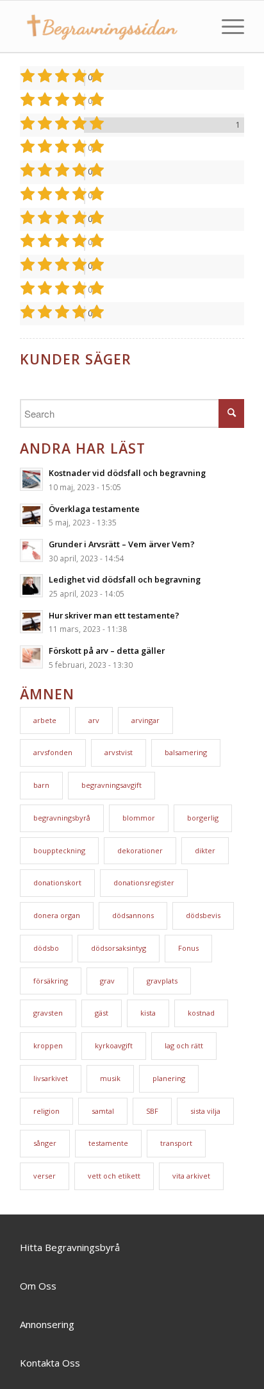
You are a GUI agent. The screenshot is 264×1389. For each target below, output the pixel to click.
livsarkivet (50, 1078)
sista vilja (205, 1111)
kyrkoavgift (114, 1045)
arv (93, 720)
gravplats (162, 980)
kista (148, 1013)
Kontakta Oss (50, 1362)
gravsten (48, 1013)
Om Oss (38, 1285)
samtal (103, 1111)
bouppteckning (59, 850)
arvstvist (118, 752)
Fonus (188, 948)
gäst (101, 1013)
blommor (138, 817)
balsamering (186, 752)
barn (41, 785)
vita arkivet (191, 1175)
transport (176, 1143)
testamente (108, 1143)
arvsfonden (52, 752)
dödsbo (46, 948)
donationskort (57, 882)
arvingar (145, 720)
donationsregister (143, 882)
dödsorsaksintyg (118, 948)
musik (110, 1078)
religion (46, 1111)
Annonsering (47, 1324)
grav (107, 980)
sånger (44, 1143)
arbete (44, 720)
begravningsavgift (111, 785)
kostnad (201, 1013)
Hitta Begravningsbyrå (70, 1247)
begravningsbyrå (61, 817)
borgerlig (203, 817)
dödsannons (133, 915)
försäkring (50, 980)
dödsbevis (203, 915)
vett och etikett (114, 1175)
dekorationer (140, 850)
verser (44, 1175)
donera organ (56, 915)
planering (169, 1078)
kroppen (48, 1045)
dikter (205, 850)
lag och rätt (184, 1045)
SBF (152, 1111)
